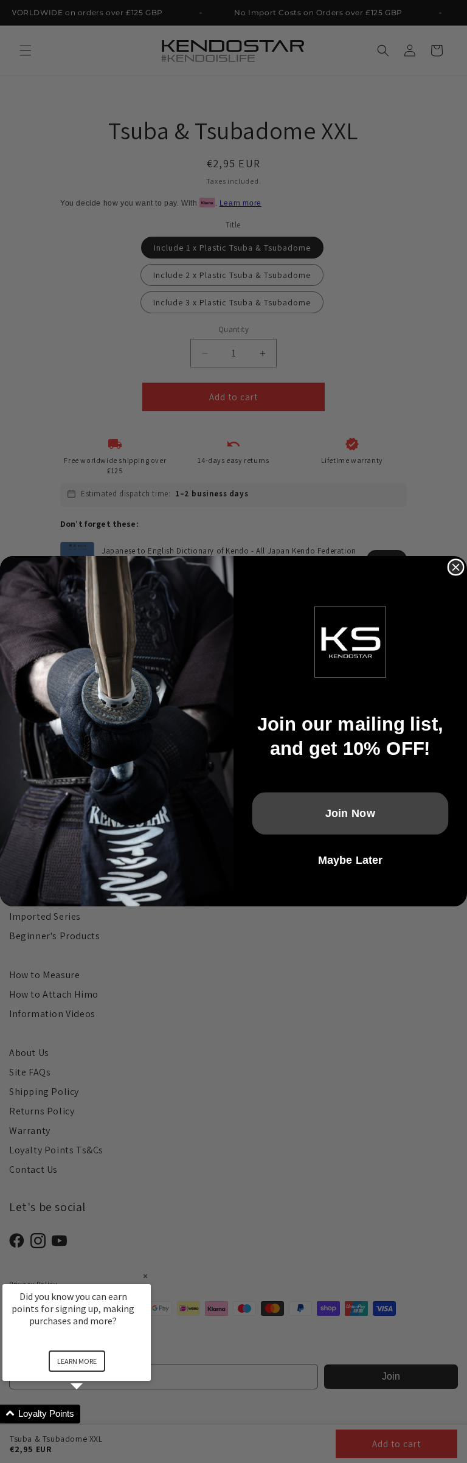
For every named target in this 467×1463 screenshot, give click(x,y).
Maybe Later (350, 860)
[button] (91, 1414)
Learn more (77, 1361)
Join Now (350, 813)
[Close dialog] (455, 567)
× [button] (145, 1276)
